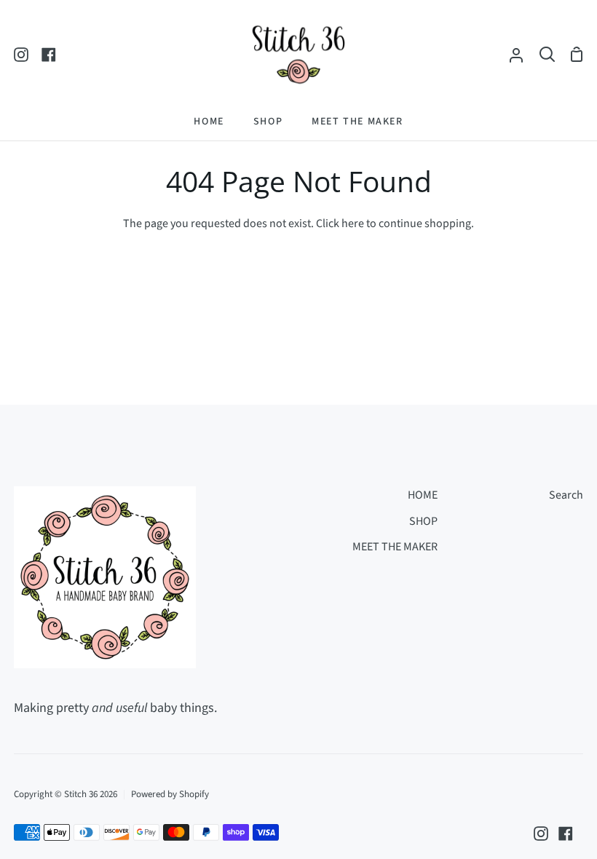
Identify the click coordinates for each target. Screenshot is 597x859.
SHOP (423, 521)
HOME (423, 495)
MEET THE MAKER (395, 547)
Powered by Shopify (170, 794)
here (352, 223)
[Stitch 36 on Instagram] (541, 833)
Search (566, 495)
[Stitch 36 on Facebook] (565, 833)
